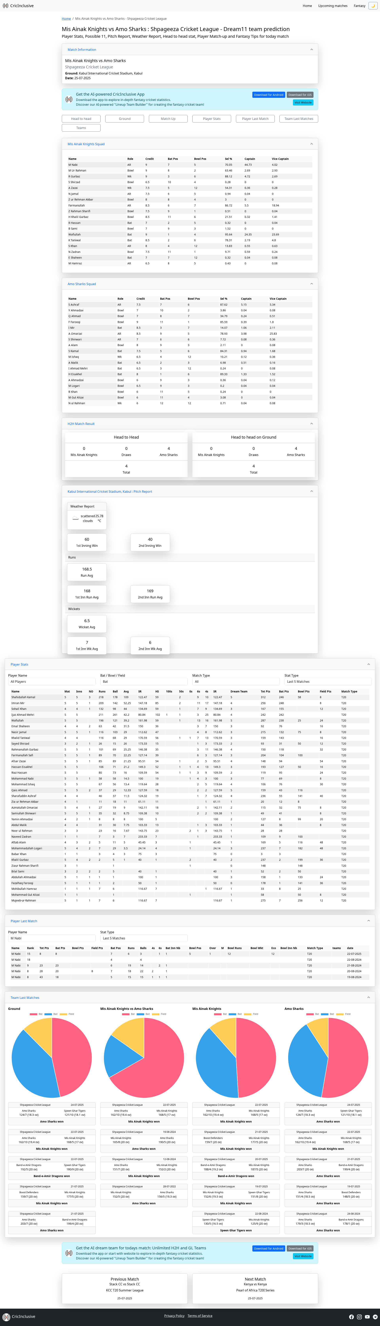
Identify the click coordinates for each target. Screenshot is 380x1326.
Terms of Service (200, 1316)
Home (307, 6)
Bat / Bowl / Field (112, 675)
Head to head (81, 119)
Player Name (17, 675)
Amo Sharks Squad (82, 284)
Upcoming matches (333, 6)
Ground (125, 119)
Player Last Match (255, 119)
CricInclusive (22, 5)
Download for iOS (300, 95)
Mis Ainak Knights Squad (86, 144)
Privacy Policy (174, 1316)
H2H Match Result (81, 424)
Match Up (168, 119)
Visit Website (303, 102)
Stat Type (291, 675)
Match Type (201, 675)
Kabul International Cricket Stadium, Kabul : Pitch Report (110, 491)
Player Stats (212, 119)
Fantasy (359, 6)
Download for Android (268, 95)
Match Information (82, 49)
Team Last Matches (299, 119)
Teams (81, 128)
